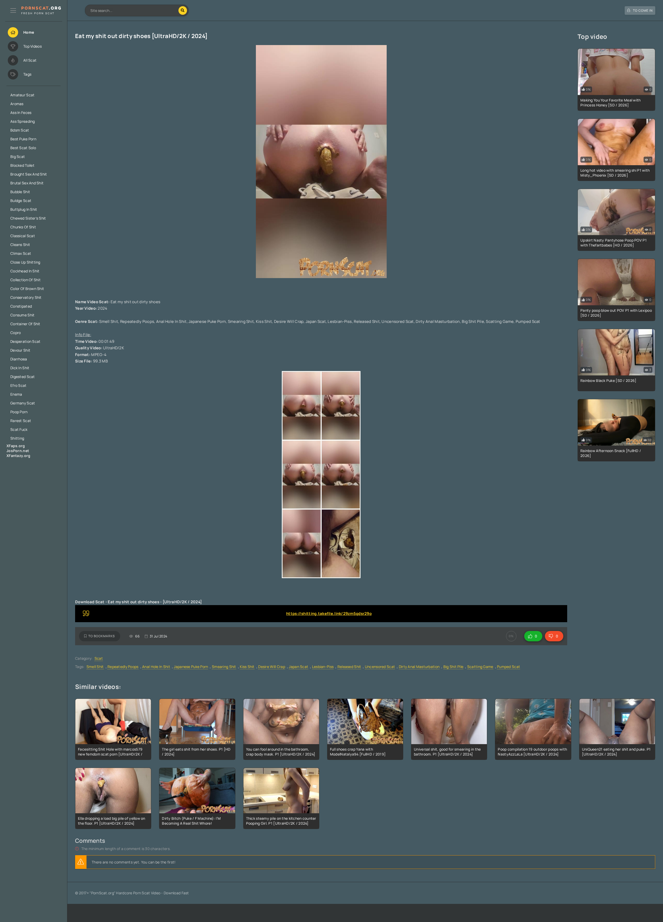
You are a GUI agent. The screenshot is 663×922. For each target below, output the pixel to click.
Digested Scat (22, 376)
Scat (99, 658)
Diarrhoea (18, 359)
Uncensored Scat (380, 666)
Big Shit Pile (453, 666)
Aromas (17, 103)
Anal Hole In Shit (156, 666)
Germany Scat (22, 403)
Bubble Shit (20, 191)
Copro (15, 332)
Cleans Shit (20, 244)
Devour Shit (20, 350)
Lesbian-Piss (323, 666)
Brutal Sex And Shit (27, 182)
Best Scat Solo (23, 147)
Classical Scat (22, 235)
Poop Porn (19, 411)
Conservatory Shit (26, 297)
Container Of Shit (25, 323)
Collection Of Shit (25, 279)
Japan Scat (298, 666)
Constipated (21, 306)
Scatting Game (480, 666)
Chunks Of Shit (23, 226)
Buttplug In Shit (23, 209)
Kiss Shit (247, 666)
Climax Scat (20, 253)
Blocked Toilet (22, 165)
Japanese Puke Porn (191, 666)
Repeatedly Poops (122, 666)
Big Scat (17, 156)
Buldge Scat (20, 200)
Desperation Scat (25, 341)
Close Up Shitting (25, 262)
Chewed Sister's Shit (28, 218)
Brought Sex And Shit (28, 174)
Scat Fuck (19, 429)
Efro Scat (18, 385)
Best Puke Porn (23, 138)
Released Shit (349, 666)
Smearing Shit (224, 666)
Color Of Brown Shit (27, 288)
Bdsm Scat (19, 130)
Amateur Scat (22, 94)
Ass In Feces (20, 112)
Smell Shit (95, 666)
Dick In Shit (19, 367)
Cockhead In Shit (24, 270)
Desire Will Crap (271, 666)
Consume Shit (22, 315)
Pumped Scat (508, 666)
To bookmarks (101, 636)
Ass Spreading (22, 121)
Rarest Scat (20, 420)
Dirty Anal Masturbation (419, 666)
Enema (16, 394)
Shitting (17, 438)
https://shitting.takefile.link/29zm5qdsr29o (329, 613)
